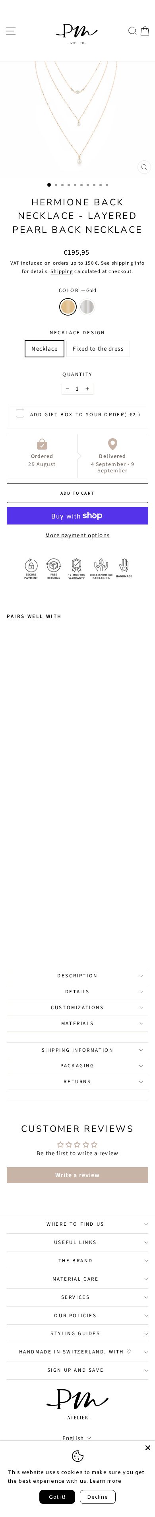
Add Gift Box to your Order (85, 414)
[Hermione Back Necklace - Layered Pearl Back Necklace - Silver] (20, 928)
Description (77, 975)
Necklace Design (77, 332)
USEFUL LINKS (75, 1242)
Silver (87, 307)
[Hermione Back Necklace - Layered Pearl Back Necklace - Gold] (11, 928)
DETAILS (77, 991)
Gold (68, 307)
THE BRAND (75, 1260)
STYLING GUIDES (75, 1333)
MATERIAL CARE (75, 1279)
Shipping (61, 271)
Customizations (77, 1007)
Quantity (77, 374)
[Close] (148, 1448)
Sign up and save (75, 1370)
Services (75, 1297)
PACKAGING (77, 1065)
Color (78, 290)
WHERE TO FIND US (75, 1224)
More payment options (77, 535)
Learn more (106, 1480)
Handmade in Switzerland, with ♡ (75, 1351)
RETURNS (77, 1081)
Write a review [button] (77, 1175)
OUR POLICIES (75, 1315)
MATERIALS (77, 1023)
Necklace (44, 349)
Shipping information (78, 1050)
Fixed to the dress (98, 349)
